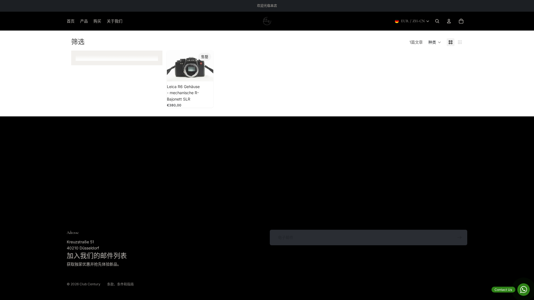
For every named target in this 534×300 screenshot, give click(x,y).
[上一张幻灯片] (173, 66)
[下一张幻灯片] (207, 66)
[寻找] (437, 21)
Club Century (90, 284)
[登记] (459, 237)
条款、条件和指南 (120, 284)
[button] (434, 42)
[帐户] (449, 21)
